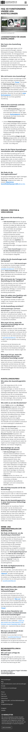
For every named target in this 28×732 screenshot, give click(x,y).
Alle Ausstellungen (6, 679)
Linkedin (3, 710)
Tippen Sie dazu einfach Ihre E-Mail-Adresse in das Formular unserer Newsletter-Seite (12, 622)
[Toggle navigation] (25, 2)
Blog (2, 681)
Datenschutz (4, 698)
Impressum (4, 696)
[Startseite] (9, 2)
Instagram (3, 708)
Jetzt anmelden (7, 727)
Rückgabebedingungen (7, 704)
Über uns (3, 694)
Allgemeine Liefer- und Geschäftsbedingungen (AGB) (13, 701)
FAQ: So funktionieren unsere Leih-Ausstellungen (13, 684)
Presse (3, 692)
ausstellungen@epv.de (7, 269)
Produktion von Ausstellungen (9, 688)
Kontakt (3, 686)
